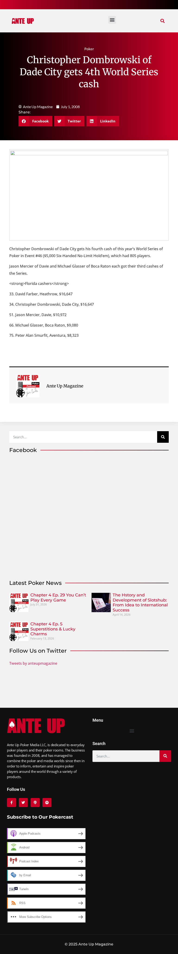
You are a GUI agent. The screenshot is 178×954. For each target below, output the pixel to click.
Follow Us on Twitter (38, 650)
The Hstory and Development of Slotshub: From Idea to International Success (140, 602)
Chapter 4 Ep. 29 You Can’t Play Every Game (58, 597)
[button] (162, 21)
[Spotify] (46, 802)
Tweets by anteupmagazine (33, 663)
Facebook (23, 450)
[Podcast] (35, 802)
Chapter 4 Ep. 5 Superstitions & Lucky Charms (52, 628)
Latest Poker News (35, 583)
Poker (89, 49)
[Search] (163, 437)
